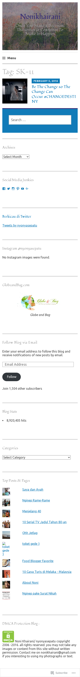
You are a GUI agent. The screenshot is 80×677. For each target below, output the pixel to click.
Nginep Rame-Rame (36, 500)
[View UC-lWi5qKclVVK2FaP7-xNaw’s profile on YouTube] (22, 188)
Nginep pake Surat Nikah (39, 593)
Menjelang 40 (31, 511)
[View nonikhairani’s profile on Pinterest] (17, 188)
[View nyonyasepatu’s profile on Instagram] (13, 188)
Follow (11, 376)
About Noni (30, 582)
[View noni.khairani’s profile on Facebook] (3, 188)
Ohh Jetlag (29, 533)
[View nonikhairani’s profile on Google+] (27, 188)
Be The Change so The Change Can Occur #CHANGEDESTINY (54, 94)
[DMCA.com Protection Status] (8, 641)
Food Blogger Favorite (37, 561)
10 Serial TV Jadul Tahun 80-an (44, 522)
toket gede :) (31, 543)
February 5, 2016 (46, 81)
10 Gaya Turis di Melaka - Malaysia (46, 571)
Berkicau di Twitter (16, 216)
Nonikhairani (40, 17)
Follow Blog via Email (19, 342)
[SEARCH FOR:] (40, 120)
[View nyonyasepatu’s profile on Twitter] (8, 188)
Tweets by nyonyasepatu (19, 225)
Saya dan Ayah (32, 489)
